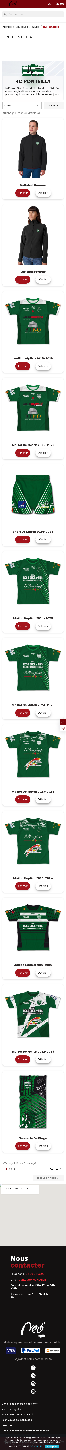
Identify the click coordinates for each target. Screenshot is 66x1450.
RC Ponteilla (19, 37)
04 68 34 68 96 (35, 1274)
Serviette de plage (33, 1138)
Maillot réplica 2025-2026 (33, 358)
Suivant (56, 1169)
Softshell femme (33, 272)
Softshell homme (33, 185)
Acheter (23, 193)
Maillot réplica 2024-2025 (33, 618)
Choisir (22, 105)
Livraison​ (7, 1425)
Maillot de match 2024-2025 (33, 705)
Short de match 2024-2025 (33, 532)
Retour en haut (48, 1178)
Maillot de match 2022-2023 (33, 1052)
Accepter (52, 1446)
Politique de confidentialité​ (17, 1414)
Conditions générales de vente (20, 1403)
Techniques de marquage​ (17, 1419)
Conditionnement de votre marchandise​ (25, 1430)
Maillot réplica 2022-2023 (33, 965)
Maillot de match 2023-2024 (33, 792)
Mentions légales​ (11, 1409)
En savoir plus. (37, 1446)
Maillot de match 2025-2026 (33, 445)
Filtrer (53, 105)
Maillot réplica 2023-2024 (33, 878)
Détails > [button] (43, 193)
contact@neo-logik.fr (32, 1279)
